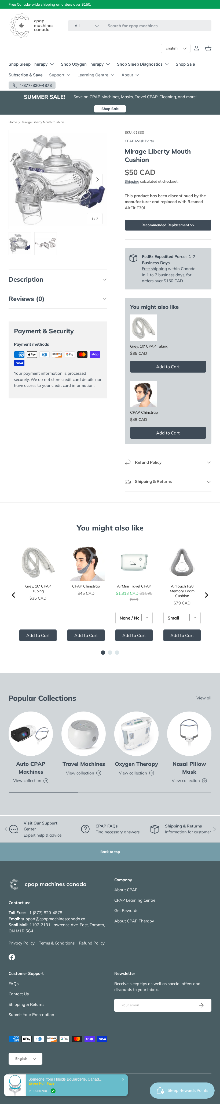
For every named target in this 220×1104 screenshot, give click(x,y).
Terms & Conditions (57, 943)
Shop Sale (185, 64)
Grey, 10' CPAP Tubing (149, 346)
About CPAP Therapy (134, 920)
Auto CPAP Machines (30, 767)
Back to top (110, 852)
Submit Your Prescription (31, 1014)
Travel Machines (84, 763)
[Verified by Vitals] (53, 1090)
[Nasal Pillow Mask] (189, 734)
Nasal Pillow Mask (189, 767)
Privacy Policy (22, 943)
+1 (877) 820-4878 (44, 912)
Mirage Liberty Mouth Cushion (43, 122)
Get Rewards (126, 910)
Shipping (132, 181)
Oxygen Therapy (136, 763)
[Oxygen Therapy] (136, 734)
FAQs (14, 983)
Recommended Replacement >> (168, 225)
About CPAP (126, 889)
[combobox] (139, 25)
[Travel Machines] (83, 734)
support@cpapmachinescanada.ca (53, 918)
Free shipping (154, 268)
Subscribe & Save (26, 74)
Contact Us (19, 993)
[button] (208, 48)
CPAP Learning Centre (134, 900)
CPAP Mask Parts (139, 141)
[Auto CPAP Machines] (31, 734)
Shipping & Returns (26, 1004)
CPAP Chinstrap (144, 412)
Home (13, 122)
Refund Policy (92, 943)
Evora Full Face (41, 1083)
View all (203, 697)
